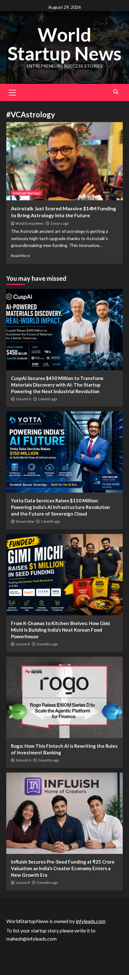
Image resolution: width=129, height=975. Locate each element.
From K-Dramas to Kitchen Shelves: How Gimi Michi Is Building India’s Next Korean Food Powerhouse (60, 629)
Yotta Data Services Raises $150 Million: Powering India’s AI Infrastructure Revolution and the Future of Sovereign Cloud (60, 507)
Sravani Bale (25, 521)
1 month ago (47, 399)
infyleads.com (91, 921)
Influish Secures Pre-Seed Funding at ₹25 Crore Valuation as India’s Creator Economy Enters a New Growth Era (63, 868)
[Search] (116, 91)
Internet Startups (27, 193)
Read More (20, 255)
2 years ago (59, 223)
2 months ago (47, 644)
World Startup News (64, 43)
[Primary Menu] (12, 92)
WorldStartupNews (30, 223)
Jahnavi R (23, 644)
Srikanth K (23, 399)
